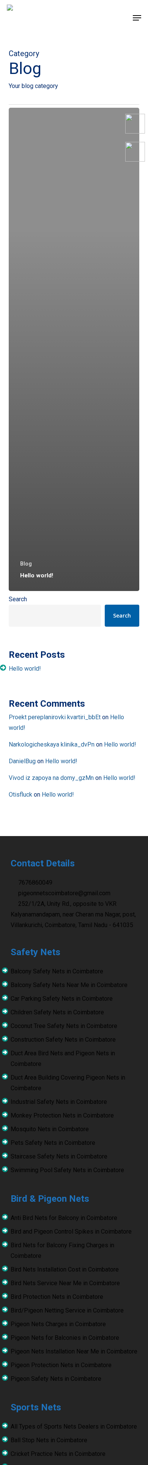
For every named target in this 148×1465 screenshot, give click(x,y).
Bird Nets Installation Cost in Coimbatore (65, 1269)
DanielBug (22, 761)
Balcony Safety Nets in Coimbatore (57, 971)
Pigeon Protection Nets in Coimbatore (61, 1365)
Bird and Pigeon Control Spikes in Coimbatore (71, 1231)
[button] (137, 18)
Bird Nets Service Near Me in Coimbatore (65, 1283)
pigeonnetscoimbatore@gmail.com (63, 893)
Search (18, 599)
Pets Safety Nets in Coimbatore (53, 1142)
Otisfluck (20, 794)
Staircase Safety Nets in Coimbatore (59, 1156)
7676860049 (34, 882)
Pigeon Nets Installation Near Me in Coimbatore (74, 1351)
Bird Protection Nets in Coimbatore (57, 1296)
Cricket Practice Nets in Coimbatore (58, 1453)
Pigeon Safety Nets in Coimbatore (56, 1378)
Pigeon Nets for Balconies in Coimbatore (65, 1337)
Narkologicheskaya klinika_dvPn (51, 744)
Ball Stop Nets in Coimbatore (49, 1440)
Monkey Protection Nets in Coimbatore (62, 1115)
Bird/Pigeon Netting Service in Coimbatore (67, 1310)
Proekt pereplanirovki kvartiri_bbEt (55, 717)
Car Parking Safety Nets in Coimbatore (62, 998)
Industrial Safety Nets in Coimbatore (59, 1101)
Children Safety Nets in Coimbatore (57, 1012)
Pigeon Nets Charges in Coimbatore (58, 1324)
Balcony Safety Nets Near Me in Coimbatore (69, 985)
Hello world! (25, 668)
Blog (26, 564)
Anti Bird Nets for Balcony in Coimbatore (64, 1217)
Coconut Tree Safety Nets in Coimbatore (64, 1026)
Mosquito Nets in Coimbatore (50, 1129)
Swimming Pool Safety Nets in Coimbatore (67, 1170)
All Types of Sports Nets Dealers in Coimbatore (74, 1426)
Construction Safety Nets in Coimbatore (63, 1039)
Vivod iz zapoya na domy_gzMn (51, 777)
